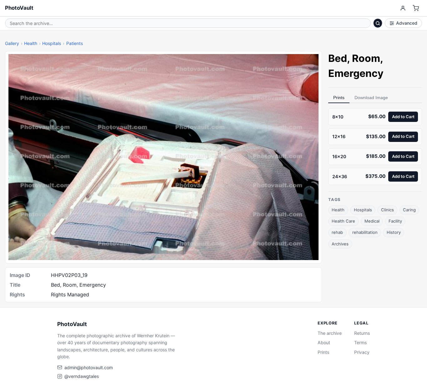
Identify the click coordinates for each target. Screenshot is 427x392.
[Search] (378, 23)
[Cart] (416, 8)
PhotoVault (19, 8)
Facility (395, 221)
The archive (330, 333)
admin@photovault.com (88, 367)
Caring (409, 209)
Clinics (387, 209)
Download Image (371, 97)
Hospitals (51, 43)
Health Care (343, 221)
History (394, 232)
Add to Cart (403, 116)
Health (30, 43)
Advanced (406, 23)
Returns (362, 333)
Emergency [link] (356, 73)
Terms (360, 342)
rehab (337, 232)
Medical (371, 221)
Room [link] (366, 58)
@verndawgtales (81, 376)
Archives (340, 243)
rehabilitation (365, 232)
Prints (338, 97)
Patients (74, 43)
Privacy (361, 352)
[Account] (403, 8)
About (324, 342)
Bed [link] (337, 58)
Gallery (12, 43)
